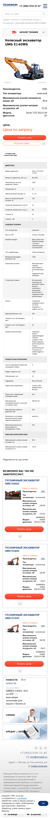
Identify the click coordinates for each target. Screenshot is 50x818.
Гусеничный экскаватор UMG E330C (22, 616)
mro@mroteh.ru (38, 757)
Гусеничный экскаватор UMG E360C (22, 549)
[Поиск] (44, 14)
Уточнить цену (25, 137)
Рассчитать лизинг (21, 143)
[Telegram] (45, 748)
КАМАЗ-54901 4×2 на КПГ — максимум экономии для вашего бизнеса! (17, 697)
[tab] (10, 154)
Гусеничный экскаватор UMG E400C (22, 482)
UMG (43, 491)
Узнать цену (24, 529)
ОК (43, 803)
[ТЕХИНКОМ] (10, 5)
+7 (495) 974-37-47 (30, 6)
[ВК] (36, 748)
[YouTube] (40, 748)
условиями (22, 798)
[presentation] (10, 154)
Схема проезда (39, 766)
